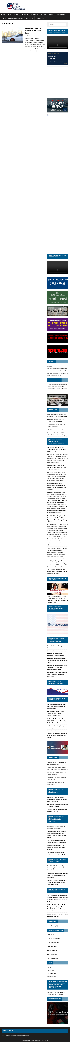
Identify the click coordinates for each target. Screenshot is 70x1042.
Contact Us (29, 18)
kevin (37, 35)
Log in (49, 967)
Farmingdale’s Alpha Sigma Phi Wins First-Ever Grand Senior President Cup (56, 706)
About (9, 14)
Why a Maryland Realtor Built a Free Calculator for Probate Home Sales (57, 660)
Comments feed (51, 973)
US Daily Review (53, 699)
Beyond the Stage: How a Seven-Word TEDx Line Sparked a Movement (57, 674)
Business (25, 14)
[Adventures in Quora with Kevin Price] (57, 594)
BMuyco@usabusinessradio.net (59, 373)
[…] (36, 51)
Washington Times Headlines (54, 820)
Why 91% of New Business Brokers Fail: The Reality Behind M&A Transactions (57, 450)
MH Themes (45, 1040)
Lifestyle (51, 14)
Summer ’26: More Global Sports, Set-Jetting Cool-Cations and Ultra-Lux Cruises (57, 882)
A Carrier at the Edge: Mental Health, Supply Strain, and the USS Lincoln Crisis (56, 467)
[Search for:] (57, 24)
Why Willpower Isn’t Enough (55, 430)
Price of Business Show (56, 443)
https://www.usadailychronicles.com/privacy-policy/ (15, 1035)
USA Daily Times (53, 861)
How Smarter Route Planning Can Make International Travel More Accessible (57, 875)
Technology (34, 14)
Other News (61, 14)
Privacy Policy (40, 18)
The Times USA (53, 891)
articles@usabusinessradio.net (56, 368)
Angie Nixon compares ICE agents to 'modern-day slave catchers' (56, 847)
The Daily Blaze (53, 792)
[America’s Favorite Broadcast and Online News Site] (57, 633)
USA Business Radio (54, 641)
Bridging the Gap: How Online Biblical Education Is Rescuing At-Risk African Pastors (56, 721)
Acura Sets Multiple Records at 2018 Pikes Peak (33, 30)
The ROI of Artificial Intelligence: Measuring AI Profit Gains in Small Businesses (57, 868)
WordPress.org (51, 976)
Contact (17, 14)
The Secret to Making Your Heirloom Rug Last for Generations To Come (55, 713)
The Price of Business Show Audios (12, 18)
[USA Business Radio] (57, 1022)
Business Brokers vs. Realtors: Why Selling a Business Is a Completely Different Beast (56, 653)
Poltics (43, 14)
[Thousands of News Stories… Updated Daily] (57, 693)
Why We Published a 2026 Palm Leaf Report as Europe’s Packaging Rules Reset (57, 667)
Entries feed (50, 970)
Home (3, 14)
